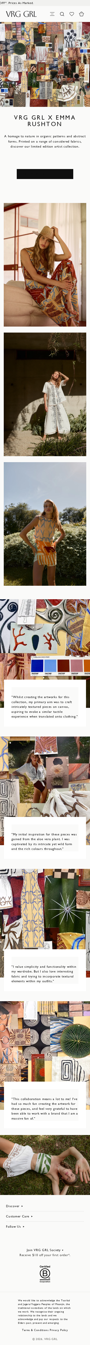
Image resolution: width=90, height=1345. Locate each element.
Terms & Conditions (35, 1330)
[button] (81, 13)
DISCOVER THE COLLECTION (45, 174)
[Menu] (52, 13)
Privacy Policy (59, 1330)
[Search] (62, 13)
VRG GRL (51, 1339)
